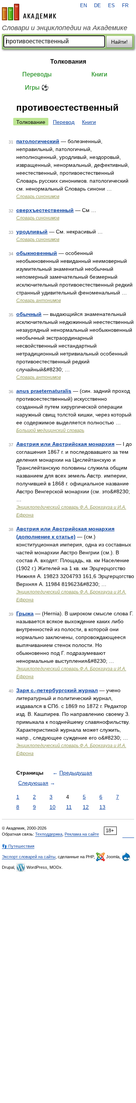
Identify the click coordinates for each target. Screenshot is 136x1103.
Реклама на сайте (82, 834)
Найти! (119, 42)
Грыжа (25, 613)
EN (83, 5)
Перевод (63, 122)
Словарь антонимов (38, 300)
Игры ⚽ (37, 87)
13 (102, 807)
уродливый (32, 232)
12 (86, 807)
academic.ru (29, 12)
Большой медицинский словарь (50, 430)
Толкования (68, 61)
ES (111, 5)
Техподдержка (48, 834)
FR (125, 5)
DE (97, 5)
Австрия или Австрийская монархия (65, 444)
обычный (29, 314)
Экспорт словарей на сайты (29, 856)
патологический (37, 141)
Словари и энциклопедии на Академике (64, 28)
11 (69, 807)
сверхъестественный (45, 210)
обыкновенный (36, 253)
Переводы (37, 74)
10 (52, 807)
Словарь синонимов (37, 196)
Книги (99, 74)
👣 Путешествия (18, 846)
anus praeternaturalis (43, 391)
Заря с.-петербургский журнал (57, 690)
